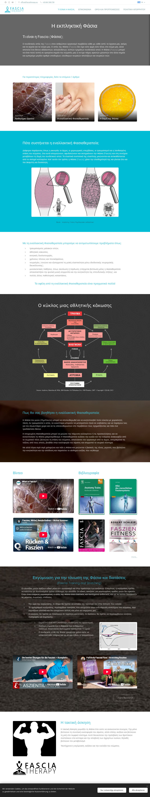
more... (134, 557)
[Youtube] (12, 2)
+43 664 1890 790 (48, 2)
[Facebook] (5, 2)
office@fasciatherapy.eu (29, 2)
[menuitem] (66, 9)
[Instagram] (9, 2)
